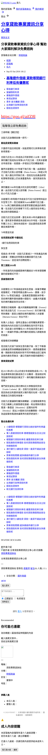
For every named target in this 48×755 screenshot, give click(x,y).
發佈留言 (5, 602)
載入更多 (5, 586)
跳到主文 (5, 37)
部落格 (9, 64)
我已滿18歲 (6, 750)
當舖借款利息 (12, 92)
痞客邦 (26, 568)
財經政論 (23, 55)
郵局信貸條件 (12, 108)
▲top (3, 580)
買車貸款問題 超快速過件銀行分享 (22, 455)
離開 (15, 750)
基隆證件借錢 (12, 95)
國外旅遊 (22, 576)
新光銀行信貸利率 (14, 489)
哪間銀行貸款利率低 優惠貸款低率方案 (24, 439)
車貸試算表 (11, 98)
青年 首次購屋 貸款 (15, 102)
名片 (8, 67)
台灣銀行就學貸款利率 (17, 105)
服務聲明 (28, 715)
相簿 (8, 60)
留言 (32, 568)
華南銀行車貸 (12, 89)
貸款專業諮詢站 (8, 553)
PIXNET (12, 712)
